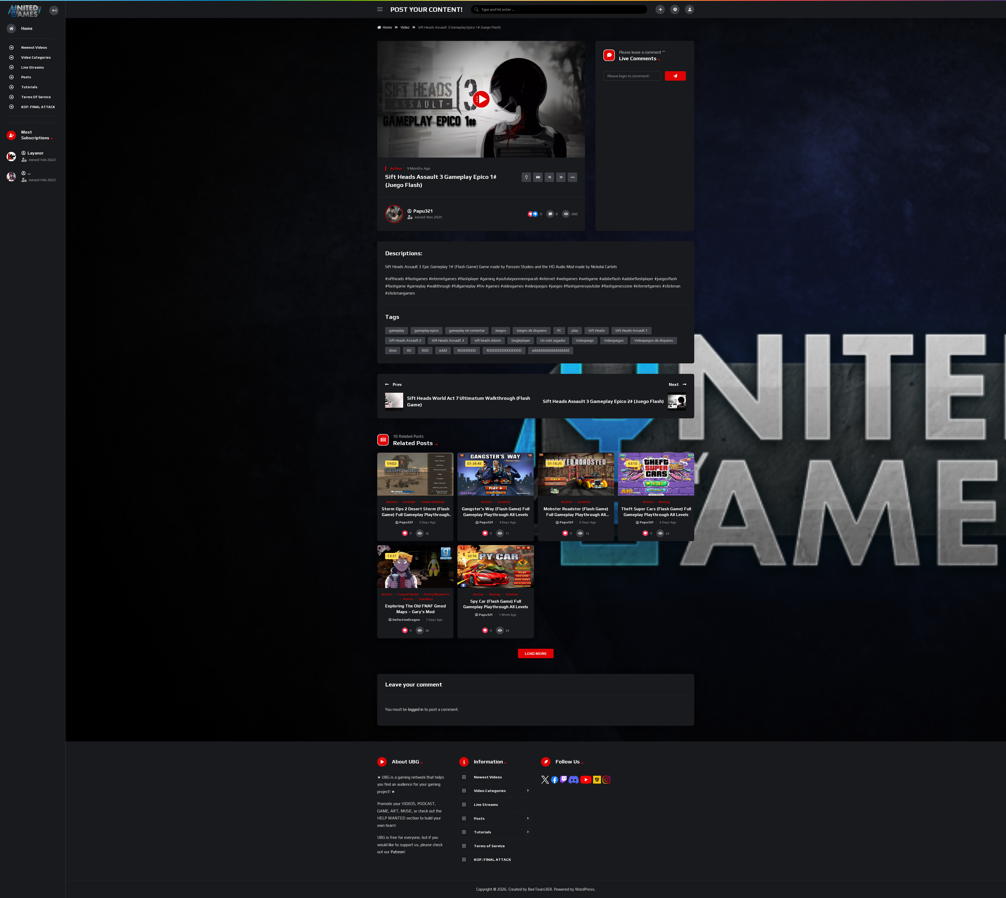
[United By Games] (24, 10)
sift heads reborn (487, 340)
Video (405, 27)
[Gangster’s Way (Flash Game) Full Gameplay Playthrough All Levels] (495, 474)
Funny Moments (436, 594)
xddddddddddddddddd (550, 350)
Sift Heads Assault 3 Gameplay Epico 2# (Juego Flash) (603, 401)
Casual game (408, 594)
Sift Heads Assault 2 (405, 340)
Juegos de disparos (532, 330)
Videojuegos (614, 340)
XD (409, 350)
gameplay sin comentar (467, 330)
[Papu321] (394, 214)
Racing (664, 502)
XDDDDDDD (466, 350)
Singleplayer (520, 340)
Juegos (500, 330)
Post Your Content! (426, 9)
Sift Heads (596, 330)
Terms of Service (36, 97)
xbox (392, 350)
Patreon (397, 852)
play (575, 330)
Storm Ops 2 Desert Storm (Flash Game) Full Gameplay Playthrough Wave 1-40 (415, 514)
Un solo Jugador (552, 340)
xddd (443, 350)
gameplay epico (426, 330)
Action (396, 168)
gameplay (396, 330)
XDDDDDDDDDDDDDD (504, 350)
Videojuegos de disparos (653, 340)
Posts (26, 77)
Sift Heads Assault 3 (448, 340)
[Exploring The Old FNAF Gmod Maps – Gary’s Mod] (415, 566)
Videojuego (585, 340)
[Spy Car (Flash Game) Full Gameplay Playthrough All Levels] (495, 566)
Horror (408, 599)
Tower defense (432, 502)
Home (386, 27)
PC (559, 330)
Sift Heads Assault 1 (631, 330)
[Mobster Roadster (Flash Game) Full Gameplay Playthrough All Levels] (576, 474)
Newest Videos (34, 47)
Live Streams (32, 67)
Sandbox (426, 599)
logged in (415, 709)
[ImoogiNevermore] (11, 176)
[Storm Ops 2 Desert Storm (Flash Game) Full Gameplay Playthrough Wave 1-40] (415, 474)
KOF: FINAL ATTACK (38, 107)
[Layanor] (11, 156)
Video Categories (36, 57)
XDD (425, 350)
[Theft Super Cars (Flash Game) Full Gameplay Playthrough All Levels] (656, 474)
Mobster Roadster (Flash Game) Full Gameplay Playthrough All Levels (576, 514)
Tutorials (29, 87)
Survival (408, 502)
